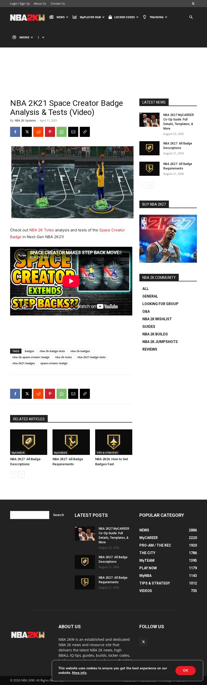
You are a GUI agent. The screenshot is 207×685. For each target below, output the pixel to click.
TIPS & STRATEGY (107, 452)
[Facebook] (15, 132)
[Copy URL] (85, 132)
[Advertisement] (71, 331)
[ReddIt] (38, 132)
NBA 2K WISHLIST (157, 319)
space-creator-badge (53, 363)
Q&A (146, 311)
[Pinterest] (50, 132)
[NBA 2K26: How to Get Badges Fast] (113, 442)
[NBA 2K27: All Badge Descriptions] (28, 442)
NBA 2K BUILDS (155, 334)
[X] (193, 3)
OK (185, 670)
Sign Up (25, 3)
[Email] (73, 132)
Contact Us (58, 3)
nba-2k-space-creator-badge (30, 357)
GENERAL (150, 296)
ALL (145, 289)
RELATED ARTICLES (29, 419)
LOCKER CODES (124, 17)
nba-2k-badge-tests (52, 351)
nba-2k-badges (80, 351)
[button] (191, 17)
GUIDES (148, 327)
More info (79, 673)
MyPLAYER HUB (90, 17)
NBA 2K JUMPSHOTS (160, 342)
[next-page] (21, 474)
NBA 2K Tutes (41, 230)
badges (29, 351)
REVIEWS (149, 349)
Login (13, 3)
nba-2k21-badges (23, 363)
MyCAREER (18, 452)
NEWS (61, 17)
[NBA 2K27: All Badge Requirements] (71, 442)
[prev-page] (13, 474)
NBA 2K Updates (25, 120)
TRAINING (157, 17)
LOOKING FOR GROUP (160, 304)
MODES (24, 37)
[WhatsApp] (62, 132)
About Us (40, 3)
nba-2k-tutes (63, 357)
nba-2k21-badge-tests (91, 357)
